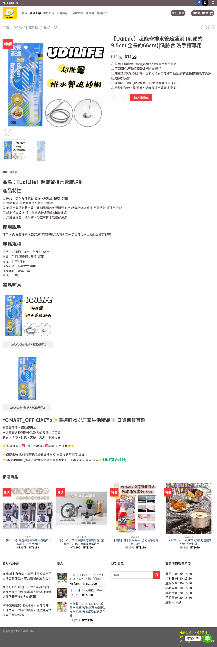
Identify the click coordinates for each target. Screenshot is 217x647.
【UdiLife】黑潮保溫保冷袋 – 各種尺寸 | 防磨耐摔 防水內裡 (27, 542)
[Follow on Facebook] (199, 3)
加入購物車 (141, 97)
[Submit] (156, 575)
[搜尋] (213, 2)
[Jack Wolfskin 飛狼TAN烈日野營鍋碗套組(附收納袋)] (189, 508)
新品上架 (35, 13)
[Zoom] (7, 132)
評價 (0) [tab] (14, 172)
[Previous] (9, 85)
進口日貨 (48, 13)
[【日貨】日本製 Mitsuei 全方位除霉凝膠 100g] (135, 508)
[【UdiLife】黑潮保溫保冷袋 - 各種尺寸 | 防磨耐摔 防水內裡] (28, 508)
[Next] (100, 85)
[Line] (207, 638)
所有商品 (62, 13)
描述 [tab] (5, 172)
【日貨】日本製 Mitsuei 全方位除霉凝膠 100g (135, 542)
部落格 (90, 13)
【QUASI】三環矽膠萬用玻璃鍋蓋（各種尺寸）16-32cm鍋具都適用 (82, 542)
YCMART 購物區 (26, 27)
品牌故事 (77, 13)
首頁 (24, 13)
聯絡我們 (101, 13)
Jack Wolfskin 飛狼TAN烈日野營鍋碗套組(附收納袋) (189, 542)
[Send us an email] (205, 3)
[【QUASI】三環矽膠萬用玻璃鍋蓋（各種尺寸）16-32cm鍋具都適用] (81, 508)
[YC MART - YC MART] (10, 13)
